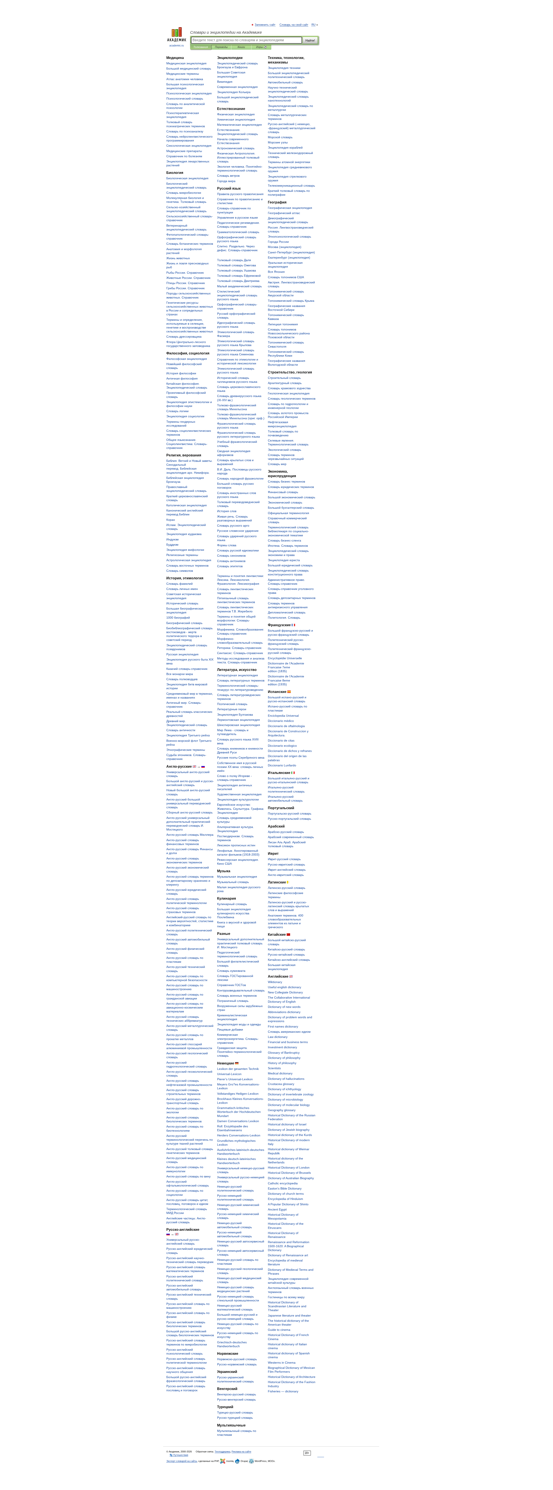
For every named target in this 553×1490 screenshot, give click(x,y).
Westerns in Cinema (282, 1362)
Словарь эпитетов (230, 566)
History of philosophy (282, 1063)
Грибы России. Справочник (185, 288)
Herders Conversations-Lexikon (238, 1135)
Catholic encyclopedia (283, 1183)
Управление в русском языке (237, 217)
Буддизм (172, 544)
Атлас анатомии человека (184, 79)
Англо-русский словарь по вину (188, 1176)
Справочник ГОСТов (231, 985)
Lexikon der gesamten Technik (238, 1069)
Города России (278, 241)
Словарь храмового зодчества (289, 388)
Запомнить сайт (265, 24)
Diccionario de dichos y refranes (290, 751)
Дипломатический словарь (286, 612)
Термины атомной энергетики (289, 162)
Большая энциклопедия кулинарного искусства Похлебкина (234, 913)
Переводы (221, 47)
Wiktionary (275, 982)
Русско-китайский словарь (286, 954)
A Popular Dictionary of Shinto (288, 1204)
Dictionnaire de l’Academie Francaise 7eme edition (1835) (286, 667)
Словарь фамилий (179, 583)
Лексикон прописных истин (236, 845)
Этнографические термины (185, 749)
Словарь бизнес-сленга (284, 540)
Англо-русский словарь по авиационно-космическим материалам (184, 1007)
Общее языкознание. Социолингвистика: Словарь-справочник (186, 443)
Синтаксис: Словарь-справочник (240, 653)
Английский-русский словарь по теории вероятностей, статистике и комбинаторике (189, 921)
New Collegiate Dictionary (285, 992)
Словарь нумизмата (231, 970)
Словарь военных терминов (237, 995)
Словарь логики (177, 411)
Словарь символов (179, 570)
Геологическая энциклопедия (289, 393)
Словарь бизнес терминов (286, 481)
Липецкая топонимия (283, 324)
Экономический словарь (285, 502)
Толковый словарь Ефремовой (239, 275)
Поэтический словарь (232, 704)
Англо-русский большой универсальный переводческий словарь (188, 803)
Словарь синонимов (231, 555)
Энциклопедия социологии (185, 416)
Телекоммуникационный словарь (291, 185)
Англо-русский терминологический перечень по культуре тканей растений (189, 1139)
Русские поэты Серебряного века (240, 757)
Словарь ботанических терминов (189, 243)
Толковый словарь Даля (234, 260)
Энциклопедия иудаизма (184, 534)
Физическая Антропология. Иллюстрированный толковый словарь (238, 157)
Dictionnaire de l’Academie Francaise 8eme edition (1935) (286, 680)
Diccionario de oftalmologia (286, 726)
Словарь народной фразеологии (240, 478)
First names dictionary (283, 1026)
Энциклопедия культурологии (238, 799)
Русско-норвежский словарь (237, 1364)
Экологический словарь (284, 449)
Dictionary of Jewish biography (289, 1129)
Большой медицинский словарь (188, 68)
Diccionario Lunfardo (282, 765)
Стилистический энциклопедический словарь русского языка (237, 295)
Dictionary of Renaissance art (288, 1255)
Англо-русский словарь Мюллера (189, 834)
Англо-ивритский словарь (286, 875)
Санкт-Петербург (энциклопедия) (291, 252)
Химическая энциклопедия (236, 119)
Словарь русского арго (233, 525)
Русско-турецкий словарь (235, 1417)
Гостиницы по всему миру (286, 1297)
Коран (170, 519)
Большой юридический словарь (290, 565)
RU (313, 24)
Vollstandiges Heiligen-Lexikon (238, 1093)
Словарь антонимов (231, 561)
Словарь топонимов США (286, 277)
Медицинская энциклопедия (186, 63)
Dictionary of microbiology (285, 1099)
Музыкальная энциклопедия (237, 876)
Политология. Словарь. (284, 617)
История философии (181, 373)
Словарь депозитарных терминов (291, 598)
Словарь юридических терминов (291, 487)
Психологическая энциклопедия (189, 93)
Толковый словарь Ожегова (236, 265)
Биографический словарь (184, 623)
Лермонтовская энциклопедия (238, 719)
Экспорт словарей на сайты (181, 1461)
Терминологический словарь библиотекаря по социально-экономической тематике (288, 531)
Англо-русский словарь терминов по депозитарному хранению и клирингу (189, 880)
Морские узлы (278, 142)
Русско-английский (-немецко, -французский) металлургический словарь (291, 127)
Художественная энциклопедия (239, 794)
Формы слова (226, 545)
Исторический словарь (182, 603)
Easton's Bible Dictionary (285, 1188)
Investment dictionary (282, 1047)
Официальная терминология (288, 513)
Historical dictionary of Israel (287, 1124)
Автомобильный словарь (285, 82)
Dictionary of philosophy (284, 1058)
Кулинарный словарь (232, 904)
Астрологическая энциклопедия (188, 560)
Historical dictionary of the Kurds (290, 1135)
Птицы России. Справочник (185, 283)
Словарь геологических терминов (291, 398)
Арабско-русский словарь (286, 832)
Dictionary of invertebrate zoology (291, 1094)
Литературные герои (231, 709)
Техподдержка (222, 1451)
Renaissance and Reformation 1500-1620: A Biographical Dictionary (288, 1246)
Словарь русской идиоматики (238, 550)
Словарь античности (180, 730)
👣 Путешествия (179, 1455)
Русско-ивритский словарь (286, 864)
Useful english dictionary (284, 987)
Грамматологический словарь (238, 232)
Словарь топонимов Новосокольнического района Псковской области (289, 333)
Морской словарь (280, 137)
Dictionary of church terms (286, 1193)
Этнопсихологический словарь (289, 236)
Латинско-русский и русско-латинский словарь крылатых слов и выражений (288, 906)
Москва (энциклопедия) (284, 247)
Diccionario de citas (281, 740)
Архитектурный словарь (285, 383)
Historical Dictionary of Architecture (291, 1377)
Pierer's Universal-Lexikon (235, 1079)
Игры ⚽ (261, 47)
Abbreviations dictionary (284, 1012)
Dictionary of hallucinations (286, 1078)
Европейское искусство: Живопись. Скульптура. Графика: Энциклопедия (240, 808)
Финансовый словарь (283, 492)
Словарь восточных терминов (187, 565)
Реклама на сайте (241, 1451)
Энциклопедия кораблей (285, 147)
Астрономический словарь (235, 148)
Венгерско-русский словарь (236, 1394)
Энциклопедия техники (284, 68)
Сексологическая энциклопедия (188, 145)
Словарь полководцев (181, 679)
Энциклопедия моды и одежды (239, 1024)
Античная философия (182, 378)
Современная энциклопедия (237, 87)
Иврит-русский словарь (284, 859)
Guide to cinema (279, 1329)
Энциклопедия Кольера (234, 92)
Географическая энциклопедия (290, 208)
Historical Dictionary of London (289, 1167)
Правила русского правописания (240, 194)
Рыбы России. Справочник (185, 272)
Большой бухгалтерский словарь (291, 507)
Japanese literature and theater (289, 1315)
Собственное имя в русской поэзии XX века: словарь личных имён (240, 766)
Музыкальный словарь (233, 882)
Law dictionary (278, 1037)
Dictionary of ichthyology (284, 1089)
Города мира (226, 181)
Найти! (310, 40)
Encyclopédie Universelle (285, 658)
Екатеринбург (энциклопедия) (289, 257)
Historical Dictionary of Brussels (289, 1172)
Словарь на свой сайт (294, 24)
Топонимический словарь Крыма (291, 300)
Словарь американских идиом (289, 1031)
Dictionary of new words (284, 1007)
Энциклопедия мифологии (185, 549)
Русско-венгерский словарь (236, 1399)
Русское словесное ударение (238, 530)
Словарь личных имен (182, 589)
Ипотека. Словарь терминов (288, 545)
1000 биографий (178, 617)
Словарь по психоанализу (184, 131)
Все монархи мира (179, 674)
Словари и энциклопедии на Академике (226, 32)
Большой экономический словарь (291, 497)
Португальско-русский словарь (289, 813)
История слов (226, 511)
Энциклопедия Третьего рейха (188, 735)
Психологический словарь (184, 98)
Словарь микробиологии (183, 192)
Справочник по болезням (184, 156)
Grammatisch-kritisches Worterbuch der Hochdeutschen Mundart (239, 1111)
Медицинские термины (182, 73)
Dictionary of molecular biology (289, 1105)
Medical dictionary (280, 1073)
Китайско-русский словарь (286, 949)
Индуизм (172, 539)
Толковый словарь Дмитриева (238, 281)
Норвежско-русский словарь (237, 1359)
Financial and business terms (288, 1042)
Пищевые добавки (230, 1029)
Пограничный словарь (232, 1000)
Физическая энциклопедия (236, 114)
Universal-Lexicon (229, 1074)
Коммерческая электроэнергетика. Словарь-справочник (238, 1038)
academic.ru (176, 45)
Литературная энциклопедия (237, 675)
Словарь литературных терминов (240, 680)
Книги (241, 47)
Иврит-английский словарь (287, 869)
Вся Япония (276, 271)
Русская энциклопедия (182, 654)
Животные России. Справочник (188, 278)
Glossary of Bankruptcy (284, 1052)
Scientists (274, 1068)
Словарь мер (277, 464)
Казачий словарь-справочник (186, 668)
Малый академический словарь (239, 286)
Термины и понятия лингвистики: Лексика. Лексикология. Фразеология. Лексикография (240, 579)
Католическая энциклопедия (186, 505)
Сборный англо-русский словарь (189, 812)
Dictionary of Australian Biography (291, 1178)
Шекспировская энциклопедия (238, 725)
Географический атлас (284, 213)
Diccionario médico (281, 721)
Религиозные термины (182, 555)
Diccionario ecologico (282, 745)
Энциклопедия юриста (284, 560)
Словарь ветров (228, 175)
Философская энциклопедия (186, 359)
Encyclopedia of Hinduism (285, 1199)
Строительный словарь (284, 378)
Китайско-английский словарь (289, 959)
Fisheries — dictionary (283, 1391)
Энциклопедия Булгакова (235, 714)
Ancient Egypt (277, 1209)
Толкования (200, 47)
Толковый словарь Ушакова (236, 270)
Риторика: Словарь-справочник (239, 648)
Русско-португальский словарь (289, 818)
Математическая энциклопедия (239, 124)
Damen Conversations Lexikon (238, 1121)
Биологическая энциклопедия (187, 178)
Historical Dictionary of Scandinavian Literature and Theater (287, 1306)
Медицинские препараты (184, 151)
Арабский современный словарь (291, 837)
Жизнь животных (178, 258)
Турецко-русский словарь (235, 1412)
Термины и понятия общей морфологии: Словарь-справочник (236, 620)
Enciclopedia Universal (283, 715)
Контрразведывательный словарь (241, 990)
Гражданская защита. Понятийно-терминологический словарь (239, 1051)
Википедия (224, 81)
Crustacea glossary (281, 1084)
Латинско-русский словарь (286, 888)
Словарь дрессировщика (184, 336)
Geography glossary (282, 1110)
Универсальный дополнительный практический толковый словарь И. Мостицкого (240, 943)
